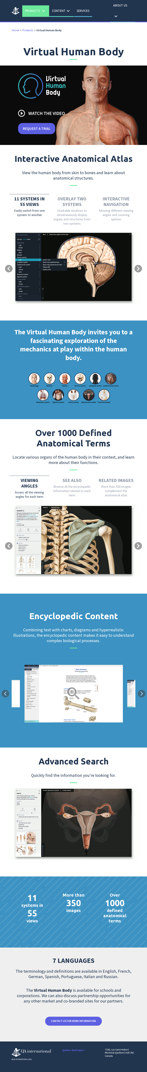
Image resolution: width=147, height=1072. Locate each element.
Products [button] (35, 11)
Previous (5, 693)
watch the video (41, 113)
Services (83, 10)
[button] (18, 247)
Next (141, 693)
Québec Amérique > (73, 1050)
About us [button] (120, 11)
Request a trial (37, 128)
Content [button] (61, 11)
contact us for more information (73, 1021)
